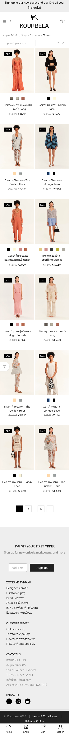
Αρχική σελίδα (10, 35)
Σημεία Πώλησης (17, 603)
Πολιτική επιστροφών (20, 644)
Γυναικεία (35, 35)
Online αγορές (15, 629)
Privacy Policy (34, 721)
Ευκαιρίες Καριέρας (19, 613)
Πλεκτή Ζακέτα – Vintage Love (52, 182)
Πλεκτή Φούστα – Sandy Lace (17, 484)
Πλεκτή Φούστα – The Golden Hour (51, 484)
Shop (24, 35)
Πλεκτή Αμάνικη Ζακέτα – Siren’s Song (17, 107)
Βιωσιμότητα (15, 598)
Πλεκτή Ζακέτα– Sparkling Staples (51, 257)
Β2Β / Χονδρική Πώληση (22, 608)
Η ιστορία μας (15, 593)
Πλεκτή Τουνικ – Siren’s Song (52, 333)
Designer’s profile (17, 588)
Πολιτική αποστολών (20, 639)
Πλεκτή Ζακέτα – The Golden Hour (17, 182)
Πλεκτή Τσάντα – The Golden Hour (17, 408)
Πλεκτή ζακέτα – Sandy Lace (52, 107)
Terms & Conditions (45, 716)
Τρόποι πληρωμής (18, 634)
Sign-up (42, 567)
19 (41, 508)
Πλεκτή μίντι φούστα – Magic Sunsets (17, 333)
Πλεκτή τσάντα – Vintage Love (51, 408)
